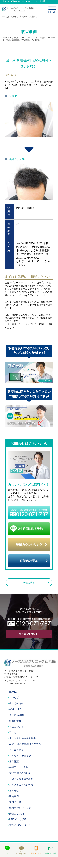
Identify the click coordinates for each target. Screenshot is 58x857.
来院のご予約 (16, 813)
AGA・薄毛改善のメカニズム (25, 744)
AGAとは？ (15, 709)
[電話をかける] (36, 849)
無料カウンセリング (20, 807)
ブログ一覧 (15, 802)
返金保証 (14, 761)
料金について (16, 726)
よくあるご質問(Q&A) (21, 784)
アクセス (14, 732)
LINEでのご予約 (18, 819)
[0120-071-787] (29, 517)
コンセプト (15, 697)
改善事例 (14, 796)
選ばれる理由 (16, 715)
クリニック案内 (17, 749)
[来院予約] (51, 849)
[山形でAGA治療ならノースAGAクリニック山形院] (18, 10)
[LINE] (7, 849)
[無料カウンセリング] (22, 849)
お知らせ (14, 790)
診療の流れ (15, 720)
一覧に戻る (29, 582)
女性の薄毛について (20, 773)
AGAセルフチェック (20, 755)
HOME (13, 691)
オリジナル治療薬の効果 (22, 738)
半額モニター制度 (19, 767)
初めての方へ (16, 703)
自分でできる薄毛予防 (21, 778)
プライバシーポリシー (21, 825)
